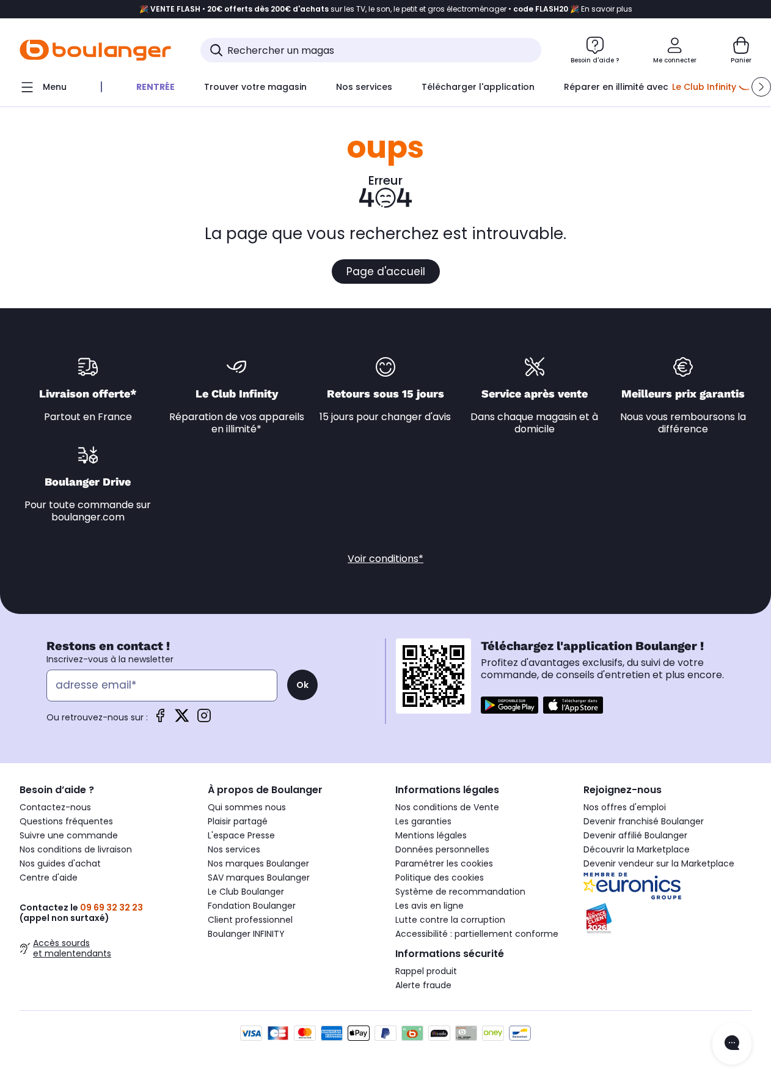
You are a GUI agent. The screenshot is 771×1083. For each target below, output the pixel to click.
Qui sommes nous (247, 807)
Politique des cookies (439, 877)
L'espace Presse (241, 835)
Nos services (234, 849)
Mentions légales (431, 835)
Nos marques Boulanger (258, 863)
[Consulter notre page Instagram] (204, 719)
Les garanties (423, 821)
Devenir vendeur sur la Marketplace (658, 863)
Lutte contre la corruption (450, 920)
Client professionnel (250, 920)
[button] (761, 87)
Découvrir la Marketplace (636, 849)
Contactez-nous (55, 807)
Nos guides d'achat (60, 863)
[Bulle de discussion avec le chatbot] (731, 1044)
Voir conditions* (385, 559)
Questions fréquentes (66, 821)
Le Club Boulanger (246, 891)
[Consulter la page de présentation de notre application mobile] (509, 705)
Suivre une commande (69, 835)
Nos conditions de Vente (447, 807)
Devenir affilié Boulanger (635, 835)
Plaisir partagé (238, 821)
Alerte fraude (423, 985)
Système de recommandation (460, 891)
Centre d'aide (49, 877)
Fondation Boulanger (252, 906)
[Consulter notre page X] (182, 719)
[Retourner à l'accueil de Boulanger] (95, 50)
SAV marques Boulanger (259, 877)
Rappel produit (426, 971)
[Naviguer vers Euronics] (667, 886)
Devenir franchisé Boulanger (643, 821)
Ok (302, 685)
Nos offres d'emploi (624, 807)
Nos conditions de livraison (76, 849)
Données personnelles (442, 849)
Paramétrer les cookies (444, 863)
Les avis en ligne (429, 906)
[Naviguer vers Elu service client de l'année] (667, 918)
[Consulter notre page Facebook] (160, 719)
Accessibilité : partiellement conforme (476, 934)
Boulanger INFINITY (246, 934)
